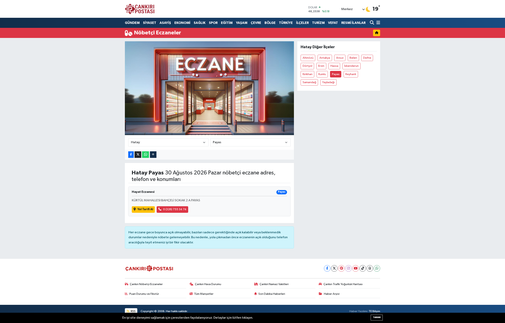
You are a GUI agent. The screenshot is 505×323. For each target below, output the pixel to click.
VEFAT (333, 22)
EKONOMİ (182, 22)
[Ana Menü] (377, 23)
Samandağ (309, 82)
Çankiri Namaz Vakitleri (274, 284)
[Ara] (372, 23)
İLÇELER (302, 22)
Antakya (324, 57)
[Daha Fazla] (153, 154)
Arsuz (340, 57)
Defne (367, 57)
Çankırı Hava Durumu (208, 284)
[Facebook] (327, 268)
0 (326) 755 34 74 (174, 209)
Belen (353, 57)
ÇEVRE (256, 22)
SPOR (213, 22)
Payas (335, 74)
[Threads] (370, 268)
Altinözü (308, 57)
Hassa (334, 65)
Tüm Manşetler (203, 293)
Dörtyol (307, 65)
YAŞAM (241, 22)
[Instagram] (348, 268)
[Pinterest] (341, 268)
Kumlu (322, 74)
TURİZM (318, 22)
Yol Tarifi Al (145, 209)
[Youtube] (355, 268)
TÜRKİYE (286, 22)
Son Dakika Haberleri (271, 293)
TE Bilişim (374, 311)
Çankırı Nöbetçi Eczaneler (146, 284)
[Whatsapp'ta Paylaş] (145, 154)
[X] (334, 268)
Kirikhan (307, 74)
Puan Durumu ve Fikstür (144, 293)
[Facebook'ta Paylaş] (131, 154)
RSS (133, 311)
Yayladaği (328, 82)
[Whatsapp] (377, 268)
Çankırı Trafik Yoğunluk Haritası (343, 284)
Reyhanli (350, 74)
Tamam (377, 317)
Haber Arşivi (331, 293)
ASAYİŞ (165, 22)
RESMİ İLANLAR (353, 22)
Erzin (321, 65)
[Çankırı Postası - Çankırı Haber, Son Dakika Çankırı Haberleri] (139, 9)
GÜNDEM (132, 22)
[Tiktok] (362, 268)
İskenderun (351, 65)
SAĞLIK (200, 22)
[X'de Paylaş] (138, 154)
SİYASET (149, 22)
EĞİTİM (227, 22)
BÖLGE (270, 22)
